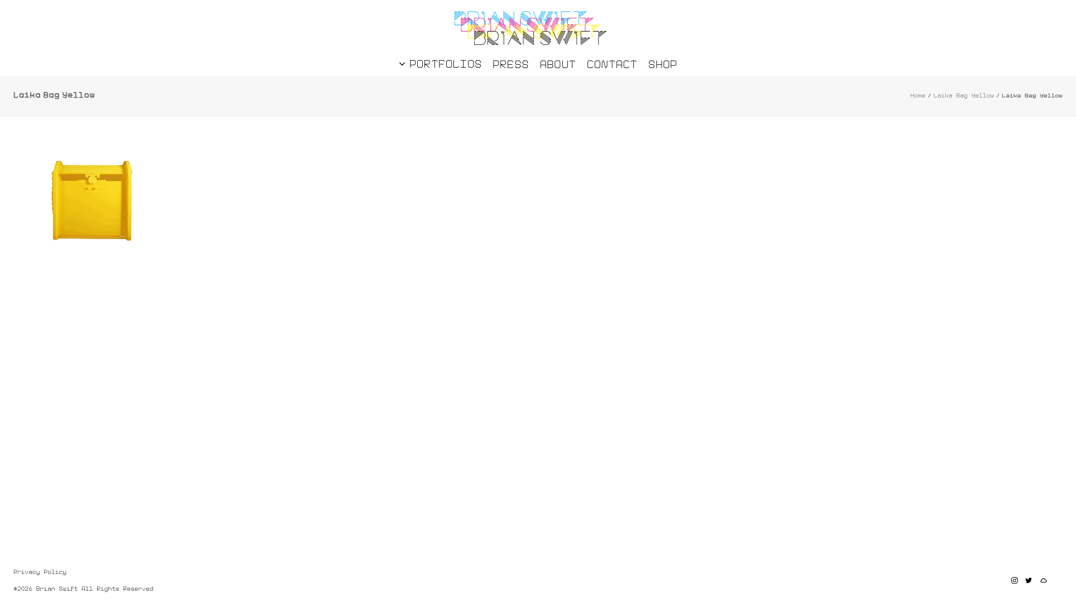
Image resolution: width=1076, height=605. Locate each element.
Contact (612, 64)
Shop (662, 64)
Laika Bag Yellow (964, 95)
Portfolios (445, 64)
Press (511, 64)
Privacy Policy (39, 571)
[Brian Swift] (530, 28)
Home (918, 95)
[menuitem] (443, 64)
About (558, 64)
